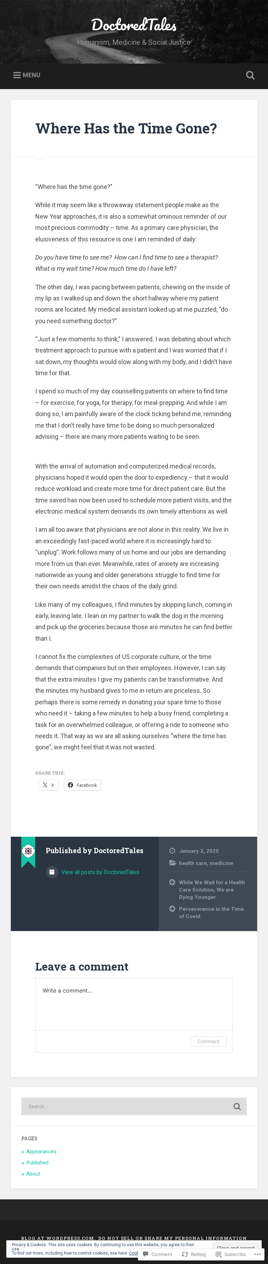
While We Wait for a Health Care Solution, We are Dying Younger (212, 889)
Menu (31, 75)
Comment (208, 1041)
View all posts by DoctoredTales (99, 872)
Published (37, 1163)
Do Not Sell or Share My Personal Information (172, 1238)
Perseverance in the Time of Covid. (211, 913)
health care (193, 863)
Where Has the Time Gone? (126, 128)
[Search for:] (134, 1106)
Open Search (249, 75)
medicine (221, 863)
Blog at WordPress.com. (58, 1238)
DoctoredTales (134, 24)
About (33, 1174)
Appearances (41, 1151)
